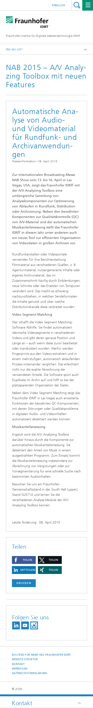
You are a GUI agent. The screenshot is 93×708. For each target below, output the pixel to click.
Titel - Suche (77, 5)
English (58, 5)
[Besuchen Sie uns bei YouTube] (25, 625)
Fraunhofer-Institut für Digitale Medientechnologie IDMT (43, 36)
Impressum (19, 668)
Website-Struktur (25, 659)
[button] (24, 560)
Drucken (23, 583)
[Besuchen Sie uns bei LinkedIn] (16, 625)
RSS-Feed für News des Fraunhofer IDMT (41, 654)
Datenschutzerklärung (29, 673)
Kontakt (18, 664)
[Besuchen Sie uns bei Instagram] (34, 625)
